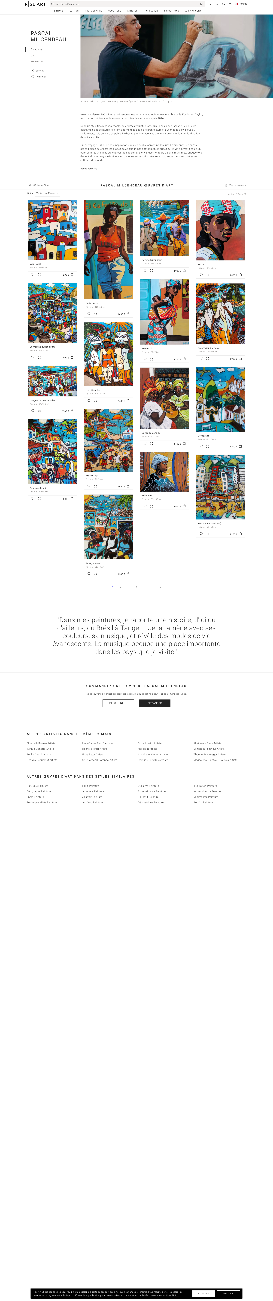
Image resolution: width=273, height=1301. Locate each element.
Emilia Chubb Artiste (39, 754)
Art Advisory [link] (193, 11)
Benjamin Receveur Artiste (209, 748)
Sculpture (114, 11)
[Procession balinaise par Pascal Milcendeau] (220, 313)
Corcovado (203, 435)
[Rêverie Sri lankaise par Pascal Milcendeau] (164, 228)
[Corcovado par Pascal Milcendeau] (220, 399)
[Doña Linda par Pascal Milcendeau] (108, 249)
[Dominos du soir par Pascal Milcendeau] (52, 451)
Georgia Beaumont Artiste (42, 759)
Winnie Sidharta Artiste (40, 748)
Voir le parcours (88, 168)
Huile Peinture (90, 785)
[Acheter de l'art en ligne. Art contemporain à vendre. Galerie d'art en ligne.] (35, 4)
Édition (74, 11)
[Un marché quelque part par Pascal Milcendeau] (52, 313)
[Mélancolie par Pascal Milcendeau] (164, 472)
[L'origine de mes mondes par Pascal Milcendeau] (52, 381)
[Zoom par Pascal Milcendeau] (220, 230)
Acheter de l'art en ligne (92, 101)
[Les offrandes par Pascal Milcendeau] (108, 354)
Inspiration (151, 11)
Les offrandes (93, 390)
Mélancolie (147, 495)
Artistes (132, 11)
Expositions (171, 11)
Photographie (93, 11)
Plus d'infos (118, 703)
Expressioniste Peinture (152, 791)
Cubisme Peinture (148, 785)
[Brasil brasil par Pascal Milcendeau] (108, 440)
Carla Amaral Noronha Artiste (99, 759)
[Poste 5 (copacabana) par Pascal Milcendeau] (220, 487)
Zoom (201, 264)
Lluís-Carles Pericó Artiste (97, 743)
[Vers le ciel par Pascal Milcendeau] (52, 230)
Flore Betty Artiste (92, 754)
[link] (202, 4)
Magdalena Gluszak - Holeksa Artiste (215, 759)
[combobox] (45, 193)
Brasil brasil (92, 475)
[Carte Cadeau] (223, 4)
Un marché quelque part (42, 346)
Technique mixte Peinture (42, 802)
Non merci (228, 1293)
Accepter (203, 1293)
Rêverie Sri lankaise (152, 260)
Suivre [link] (38, 70)
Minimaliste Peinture (206, 796)
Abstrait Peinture (92, 796)
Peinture (58, 11)
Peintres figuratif (128, 101)
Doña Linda (92, 303)
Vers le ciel (35, 264)
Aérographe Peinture (39, 791)
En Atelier (37, 61)
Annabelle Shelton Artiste (153, 754)
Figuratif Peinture (148, 796)
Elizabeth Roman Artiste (41, 743)
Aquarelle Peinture (93, 791)
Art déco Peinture (92, 802)
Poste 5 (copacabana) (209, 523)
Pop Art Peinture (203, 802)
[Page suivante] (168, 587)
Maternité (147, 348)
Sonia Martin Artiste (149, 743)
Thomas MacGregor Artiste (209, 754)
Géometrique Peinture (151, 802)
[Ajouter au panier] (72, 274)
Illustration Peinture (205, 785)
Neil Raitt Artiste (147, 748)
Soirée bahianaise (151, 433)
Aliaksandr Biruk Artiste (207, 743)
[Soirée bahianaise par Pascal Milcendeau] (164, 398)
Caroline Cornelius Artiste (153, 759)
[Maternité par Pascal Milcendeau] (164, 312)
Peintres (112, 101)
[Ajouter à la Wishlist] (33, 274)
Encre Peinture (35, 796)
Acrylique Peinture (37, 785)
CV (32, 55)
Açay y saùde (93, 563)
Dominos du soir (38, 488)
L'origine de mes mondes (42, 400)
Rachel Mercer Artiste (95, 748)
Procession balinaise (209, 348)
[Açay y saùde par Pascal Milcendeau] (108, 527)
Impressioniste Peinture (207, 791)
